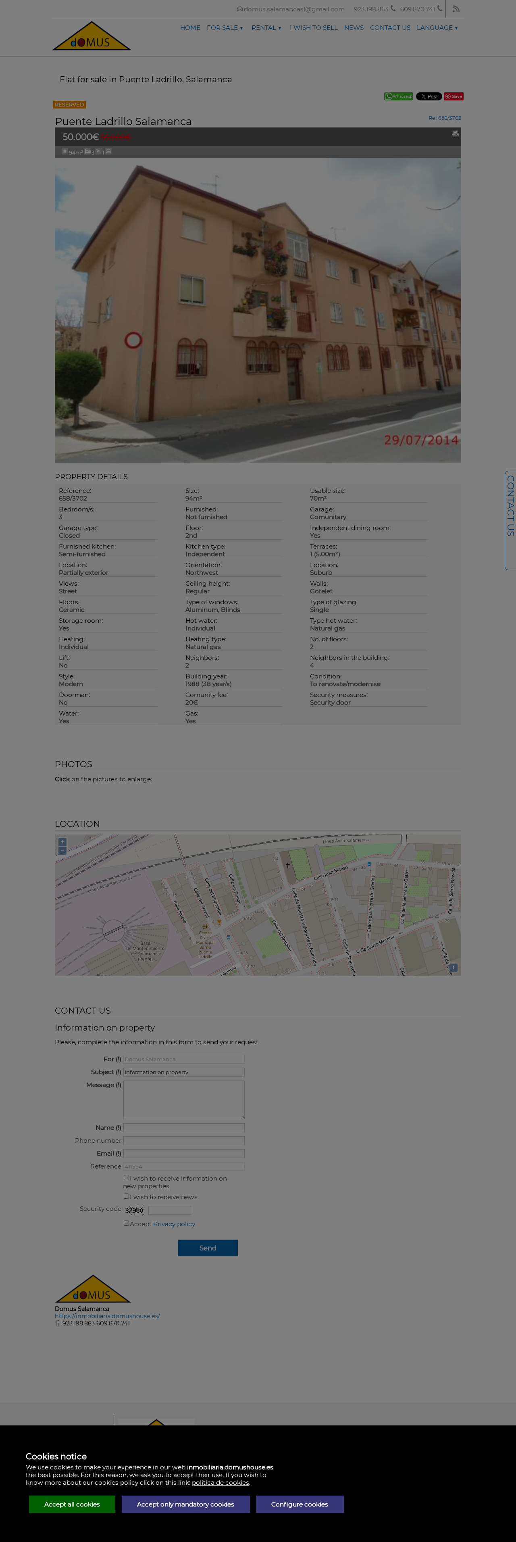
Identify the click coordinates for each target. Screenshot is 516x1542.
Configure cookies (299, 1504)
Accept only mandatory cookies (185, 1504)
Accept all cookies (72, 1504)
